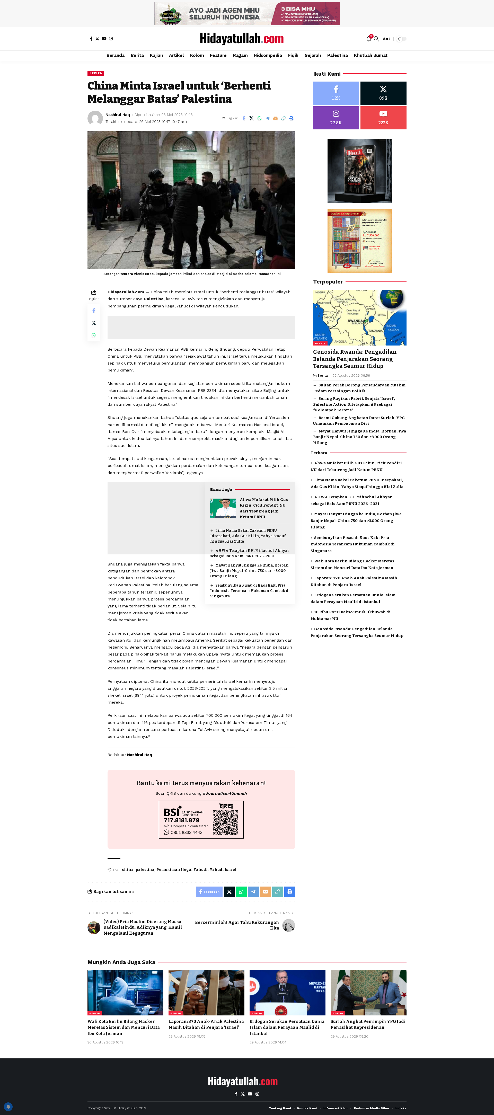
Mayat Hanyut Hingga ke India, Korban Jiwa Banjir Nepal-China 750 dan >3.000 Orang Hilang (249, 570)
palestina (145, 870)
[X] (97, 39)
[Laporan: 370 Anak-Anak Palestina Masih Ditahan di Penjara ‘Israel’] (206, 992)
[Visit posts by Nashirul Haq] (95, 118)
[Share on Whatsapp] (259, 118)
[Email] (275, 118)
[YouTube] (104, 39)
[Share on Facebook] (243, 118)
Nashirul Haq (117, 114)
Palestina (154, 298)
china (128, 870)
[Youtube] (383, 118)
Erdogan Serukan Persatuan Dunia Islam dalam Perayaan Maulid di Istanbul (287, 1027)
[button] (376, 38)
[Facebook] (91, 39)
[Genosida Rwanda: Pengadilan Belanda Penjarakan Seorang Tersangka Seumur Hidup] (360, 318)
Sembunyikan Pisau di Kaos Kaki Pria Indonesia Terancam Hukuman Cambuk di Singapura (250, 590)
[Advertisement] (201, 327)
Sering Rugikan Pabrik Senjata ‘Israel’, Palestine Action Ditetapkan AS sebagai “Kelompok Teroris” (354, 404)
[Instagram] (111, 39)
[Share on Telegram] (267, 118)
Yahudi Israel (223, 870)
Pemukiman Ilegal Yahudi (182, 870)
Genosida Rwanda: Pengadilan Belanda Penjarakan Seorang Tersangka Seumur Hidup (355, 359)
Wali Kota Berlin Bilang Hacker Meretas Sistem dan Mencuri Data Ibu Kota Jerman (123, 1027)
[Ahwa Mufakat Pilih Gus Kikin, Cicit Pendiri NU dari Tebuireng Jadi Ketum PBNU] (223, 508)
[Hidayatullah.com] (247, 39)
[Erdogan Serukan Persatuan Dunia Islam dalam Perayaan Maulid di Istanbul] (287, 992)
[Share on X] (251, 118)
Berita (96, 73)
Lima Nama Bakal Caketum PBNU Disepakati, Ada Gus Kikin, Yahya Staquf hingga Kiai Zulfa (248, 536)
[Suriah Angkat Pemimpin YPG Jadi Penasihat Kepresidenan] (369, 992)
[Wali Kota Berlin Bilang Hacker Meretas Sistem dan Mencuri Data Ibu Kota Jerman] (125, 992)
